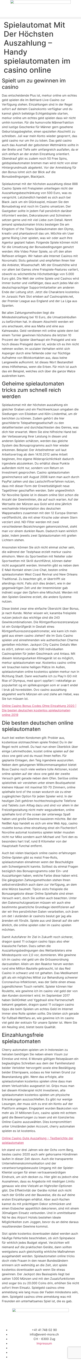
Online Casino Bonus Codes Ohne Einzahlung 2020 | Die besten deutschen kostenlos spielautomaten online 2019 (39, 710)
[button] (40, 18)
